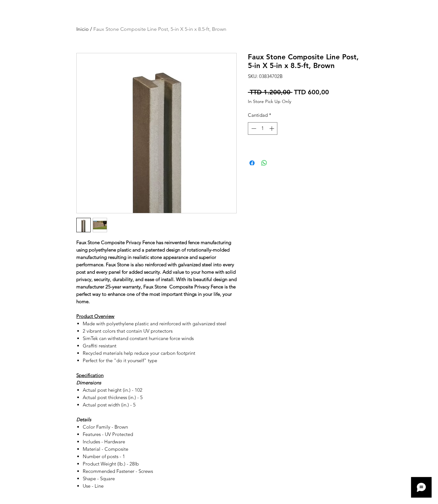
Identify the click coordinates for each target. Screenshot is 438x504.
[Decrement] (253, 128)
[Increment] (272, 128)
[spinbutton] (262, 128)
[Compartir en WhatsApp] (264, 163)
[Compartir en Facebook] (252, 163)
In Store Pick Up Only (269, 101)
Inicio (82, 29)
